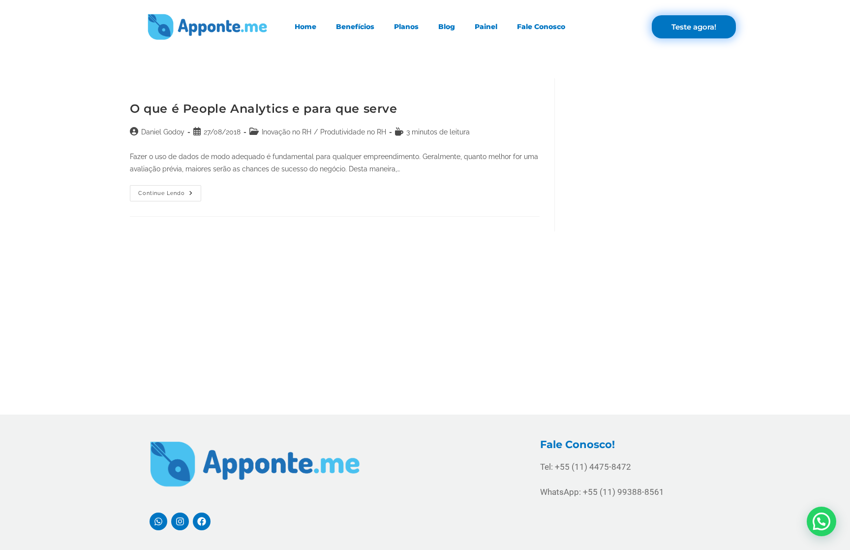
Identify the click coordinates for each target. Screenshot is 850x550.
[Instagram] (180, 521)
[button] (821, 521)
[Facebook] (202, 521)
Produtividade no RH (353, 132)
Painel (486, 26)
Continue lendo (169, 190)
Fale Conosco (541, 26)
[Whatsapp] (158, 521)
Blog (446, 26)
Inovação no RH (286, 132)
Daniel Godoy (162, 132)
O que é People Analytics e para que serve (263, 108)
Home (305, 26)
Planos (406, 26)
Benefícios (355, 26)
